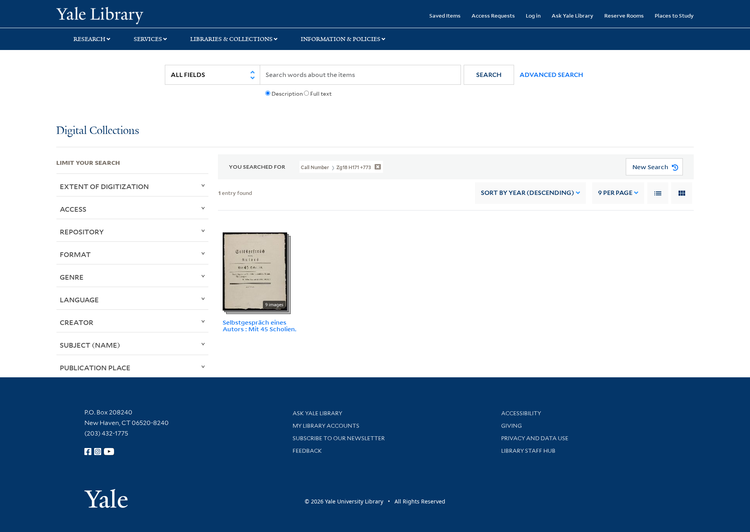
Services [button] (148, 39)
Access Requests (493, 15)
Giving (511, 426)
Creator (76, 322)
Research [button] (89, 39)
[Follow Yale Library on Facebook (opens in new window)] (87, 451)
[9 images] (255, 270)
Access (73, 209)
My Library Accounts (326, 426)
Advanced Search (551, 75)
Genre (72, 277)
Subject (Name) (90, 345)
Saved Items (445, 15)
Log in (533, 15)
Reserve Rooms (624, 15)
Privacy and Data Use (534, 438)
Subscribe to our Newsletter (339, 438)
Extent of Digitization (104, 186)
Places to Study (674, 15)
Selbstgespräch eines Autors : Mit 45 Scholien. (259, 325)
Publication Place (95, 367)
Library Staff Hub (528, 451)
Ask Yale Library (572, 15)
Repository (82, 231)
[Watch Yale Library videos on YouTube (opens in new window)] (109, 451)
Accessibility (521, 413)
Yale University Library (104, 15)
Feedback (307, 451)
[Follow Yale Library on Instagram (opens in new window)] (97, 451)
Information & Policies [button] (340, 39)
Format (75, 254)
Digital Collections (97, 131)
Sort (527, 192)
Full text (321, 94)
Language (79, 299)
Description (287, 94)
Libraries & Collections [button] (231, 39)
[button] (489, 75)
